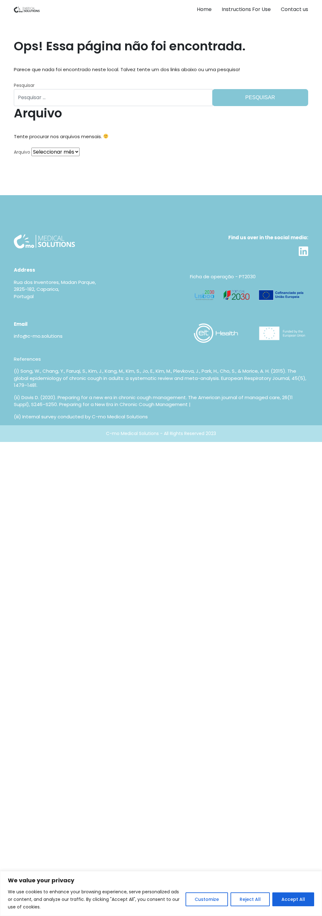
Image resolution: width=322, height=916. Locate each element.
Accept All (293, 899)
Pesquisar (24, 85)
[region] (161, 893)
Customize (207, 899)
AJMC (198, 404)
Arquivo (22, 152)
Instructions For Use (246, 9)
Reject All (250, 899)
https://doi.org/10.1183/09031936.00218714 (86, 385)
